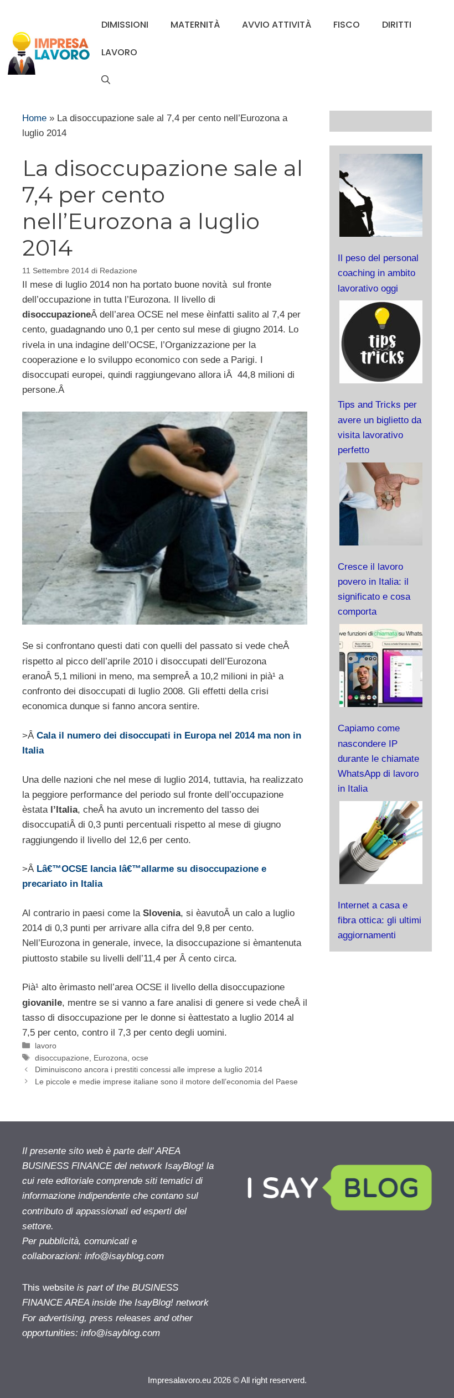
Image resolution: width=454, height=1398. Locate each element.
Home (34, 118)
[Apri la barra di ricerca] (105, 80)
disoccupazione (62, 1057)
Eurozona (110, 1057)
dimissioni (124, 24)
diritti (396, 24)
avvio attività (276, 24)
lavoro (119, 52)
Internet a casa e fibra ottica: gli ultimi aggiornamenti (379, 920)
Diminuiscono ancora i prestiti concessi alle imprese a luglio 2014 (148, 1069)
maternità (195, 24)
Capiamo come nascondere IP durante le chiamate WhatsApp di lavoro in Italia (378, 758)
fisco (346, 24)
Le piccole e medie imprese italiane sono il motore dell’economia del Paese (166, 1081)
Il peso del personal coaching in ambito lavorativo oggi (378, 273)
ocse (140, 1057)
